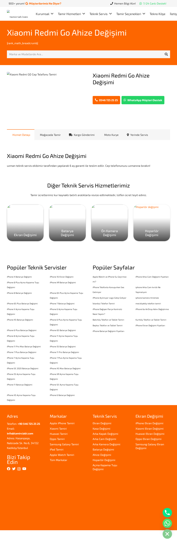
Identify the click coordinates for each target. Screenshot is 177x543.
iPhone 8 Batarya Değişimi (19, 293)
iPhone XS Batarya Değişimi (20, 319)
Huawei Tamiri (59, 433)
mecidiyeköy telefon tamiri (148, 303)
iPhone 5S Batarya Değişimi (63, 346)
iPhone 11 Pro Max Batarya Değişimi (24, 346)
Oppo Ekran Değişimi (148, 438)
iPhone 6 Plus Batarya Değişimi (21, 330)
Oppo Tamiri (57, 438)
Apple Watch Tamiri (62, 454)
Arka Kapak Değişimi (105, 433)
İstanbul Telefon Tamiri (104, 303)
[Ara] (166, 54)
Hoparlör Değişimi (104, 460)
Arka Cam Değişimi (104, 438)
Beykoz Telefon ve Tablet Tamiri (108, 325)
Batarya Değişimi (103, 449)
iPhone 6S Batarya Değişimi (63, 330)
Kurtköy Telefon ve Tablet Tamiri (151, 319)
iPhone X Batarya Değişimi (19, 276)
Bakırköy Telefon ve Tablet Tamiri (108, 319)
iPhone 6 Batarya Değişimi (62, 395)
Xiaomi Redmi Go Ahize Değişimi (67, 32)
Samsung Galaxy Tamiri (64, 444)
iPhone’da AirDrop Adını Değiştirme (152, 309)
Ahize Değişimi (102, 454)
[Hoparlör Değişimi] (151, 223)
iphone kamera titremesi (147, 298)
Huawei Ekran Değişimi (150, 433)
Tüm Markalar (58, 460)
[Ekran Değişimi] (25, 223)
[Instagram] (19, 469)
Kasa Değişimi (101, 428)
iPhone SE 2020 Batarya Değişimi (22, 368)
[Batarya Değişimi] (67, 223)
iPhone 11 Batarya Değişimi (19, 384)
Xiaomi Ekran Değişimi (150, 428)
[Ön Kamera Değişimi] (109, 223)
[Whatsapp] (167, 523)
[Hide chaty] (167, 534)
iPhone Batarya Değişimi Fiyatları (108, 331)
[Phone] (167, 512)
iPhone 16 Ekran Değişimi (61, 276)
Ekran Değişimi (102, 423)
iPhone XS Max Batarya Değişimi (65, 368)
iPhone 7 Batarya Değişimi (62, 303)
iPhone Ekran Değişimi (149, 423)
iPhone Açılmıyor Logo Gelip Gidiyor (109, 298)
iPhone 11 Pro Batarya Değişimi (64, 352)
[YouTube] (24, 469)
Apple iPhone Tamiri (62, 423)
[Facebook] (8, 469)
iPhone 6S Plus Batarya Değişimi (22, 303)
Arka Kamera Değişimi (106, 444)
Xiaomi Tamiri (58, 428)
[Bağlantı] (18, 14)
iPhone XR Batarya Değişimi (63, 282)
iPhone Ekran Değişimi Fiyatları (150, 325)
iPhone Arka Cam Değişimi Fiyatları (152, 276)
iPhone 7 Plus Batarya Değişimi (21, 352)
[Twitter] (14, 469)
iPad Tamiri (56, 449)
